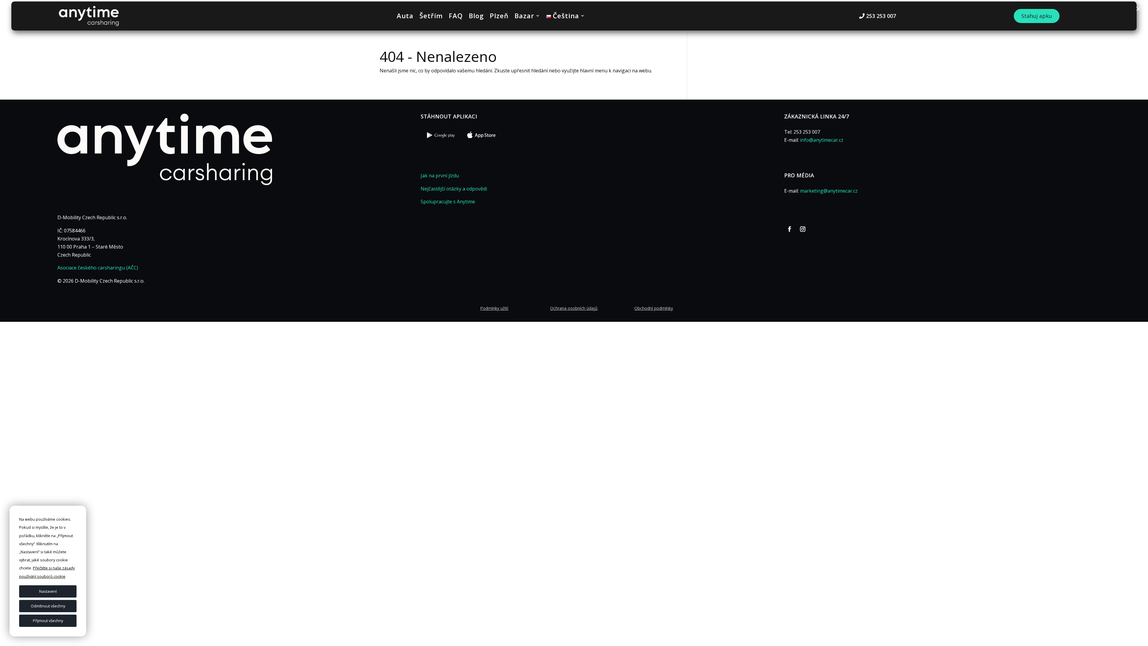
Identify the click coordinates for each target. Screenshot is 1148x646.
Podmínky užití (494, 308)
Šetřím (431, 16)
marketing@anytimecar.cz (829, 191)
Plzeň (499, 16)
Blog (476, 16)
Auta (405, 16)
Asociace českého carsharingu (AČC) (97, 267)
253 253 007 (881, 15)
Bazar (524, 16)
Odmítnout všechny (48, 606)
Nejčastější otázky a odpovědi (454, 188)
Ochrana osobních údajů (574, 308)
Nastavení (48, 591)
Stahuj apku (1036, 15)
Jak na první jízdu (440, 175)
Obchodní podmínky (653, 308)
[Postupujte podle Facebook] (789, 229)
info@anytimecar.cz (821, 140)
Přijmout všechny (48, 620)
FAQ (456, 16)
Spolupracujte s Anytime (448, 201)
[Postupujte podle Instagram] (802, 229)
